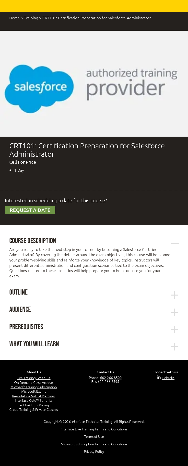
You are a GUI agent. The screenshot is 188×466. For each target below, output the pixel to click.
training (31, 17)
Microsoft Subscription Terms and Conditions (94, 443)
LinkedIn (168, 377)
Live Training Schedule (33, 377)
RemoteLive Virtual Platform (33, 395)
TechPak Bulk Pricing (33, 404)
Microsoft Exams (33, 391)
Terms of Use (94, 436)
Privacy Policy (94, 451)
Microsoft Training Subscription (34, 386)
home (14, 17)
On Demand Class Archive (33, 382)
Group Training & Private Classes (33, 409)
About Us (33, 372)
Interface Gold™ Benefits (33, 400)
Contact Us (105, 372)
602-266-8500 (111, 377)
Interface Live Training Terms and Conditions (94, 429)
